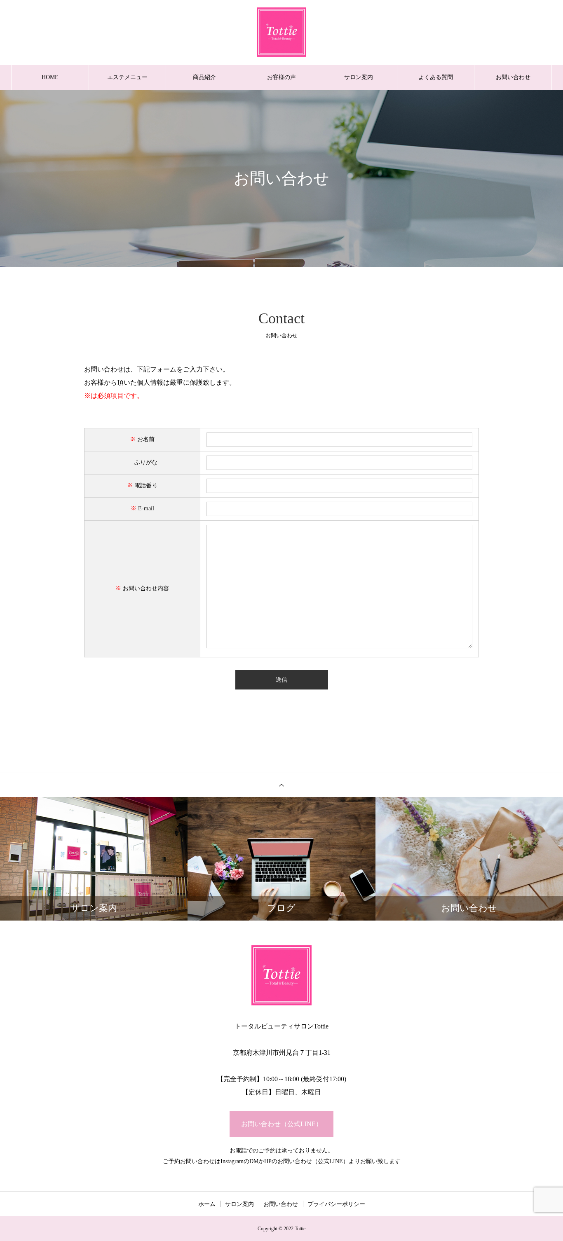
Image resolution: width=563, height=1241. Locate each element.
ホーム (207, 1204)
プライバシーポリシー (336, 1204)
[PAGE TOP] (281, 785)
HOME (50, 77)
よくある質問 (435, 77)
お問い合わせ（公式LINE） (281, 1123)
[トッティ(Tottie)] (281, 32)
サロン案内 (358, 77)
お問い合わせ (513, 77)
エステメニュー (127, 77)
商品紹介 (204, 77)
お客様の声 (281, 77)
